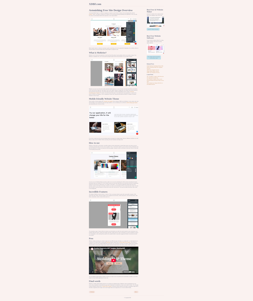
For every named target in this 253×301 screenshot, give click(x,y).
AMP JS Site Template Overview (153, 69)
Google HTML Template (106, 286)
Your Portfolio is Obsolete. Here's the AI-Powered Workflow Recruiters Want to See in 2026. (155, 80)
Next (136, 291)
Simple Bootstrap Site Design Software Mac (155, 65)
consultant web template (108, 101)
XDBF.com (95, 4)
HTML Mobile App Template (124, 242)
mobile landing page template (131, 102)
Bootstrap (108, 242)
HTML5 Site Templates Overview (153, 72)
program (90, 14)
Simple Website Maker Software (153, 71)
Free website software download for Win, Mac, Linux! (154, 57)
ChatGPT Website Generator (153, 29)
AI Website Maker (155, 11)
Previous (92, 291)
